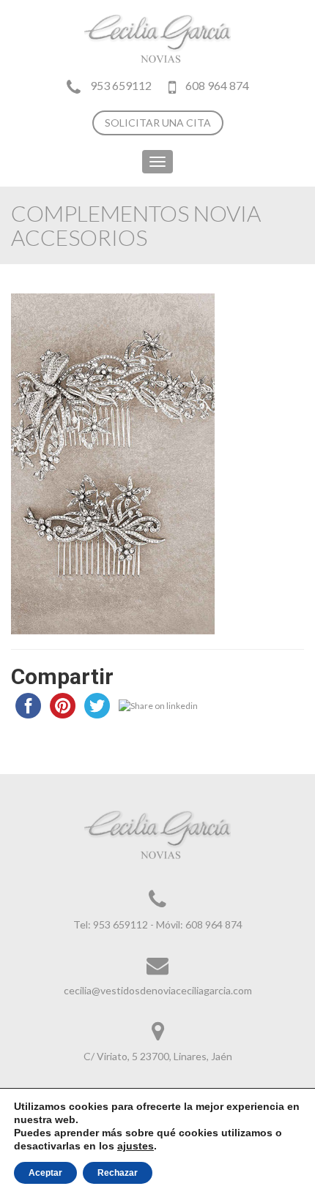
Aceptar (45, 1173)
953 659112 (121, 85)
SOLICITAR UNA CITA (158, 122)
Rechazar (117, 1173)
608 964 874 (216, 85)
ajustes (135, 1146)
